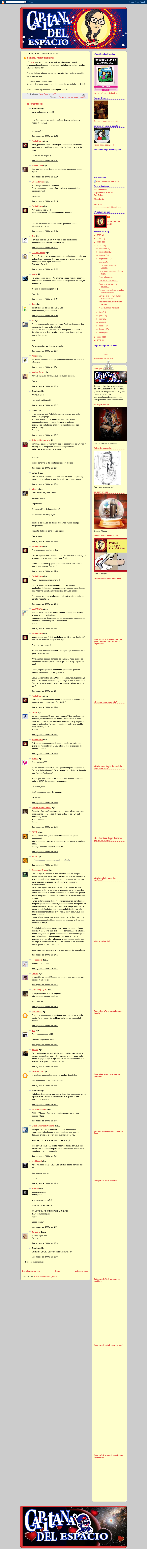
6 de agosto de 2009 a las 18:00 (45, 1257)
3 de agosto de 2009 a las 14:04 (45, 541)
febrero (102, 329)
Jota (33, 304)
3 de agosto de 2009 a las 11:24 (45, 231)
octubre (102, 255)
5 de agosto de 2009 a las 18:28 (45, 1243)
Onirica (35, 974)
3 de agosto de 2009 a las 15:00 (45, 803)
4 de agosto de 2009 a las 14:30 (45, 1183)
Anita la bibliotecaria (41, 440)
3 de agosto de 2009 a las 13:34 (45, 468)
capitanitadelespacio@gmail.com (107, 207)
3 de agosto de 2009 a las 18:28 (45, 985)
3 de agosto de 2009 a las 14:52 (45, 735)
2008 (99, 337)
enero (101, 333)
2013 (99, 235)
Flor (33, 1031)
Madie (34, 274)
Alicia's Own (37, 166)
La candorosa (38, 182)
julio (101, 312)
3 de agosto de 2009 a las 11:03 (45, 161)
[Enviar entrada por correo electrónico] (83, 94)
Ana (33, 236)
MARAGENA (37, 609)
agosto (102, 262)
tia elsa (35, 1050)
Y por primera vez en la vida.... (111, 277)
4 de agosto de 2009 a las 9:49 (44, 1156)
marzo (102, 326)
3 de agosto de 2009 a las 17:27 (45, 969)
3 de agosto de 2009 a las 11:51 (45, 299)
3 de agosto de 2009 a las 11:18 (45, 201)
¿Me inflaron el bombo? (108, 281)
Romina (35, 1188)
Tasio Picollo (37, 1072)
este (32, 62)
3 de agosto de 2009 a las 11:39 (45, 269)
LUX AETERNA (38, 253)
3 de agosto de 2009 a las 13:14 (45, 386)
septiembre (104, 259)
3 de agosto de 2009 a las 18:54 (45, 1045)
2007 (99, 340)
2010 (99, 242)
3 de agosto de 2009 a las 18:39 (45, 1007)
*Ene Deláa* (37, 1012)
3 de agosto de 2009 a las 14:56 (45, 754)
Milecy (34, 489)
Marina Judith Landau (41, 808)
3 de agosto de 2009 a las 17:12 (45, 955)
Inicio (57, 1271)
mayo (101, 319)
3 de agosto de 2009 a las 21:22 (45, 1105)
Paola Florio (37, 141)
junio (101, 316)
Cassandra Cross (39, 870)
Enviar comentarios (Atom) (45, 1276)
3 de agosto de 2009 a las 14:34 (45, 571)
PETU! (34, 832)
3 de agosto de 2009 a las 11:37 (45, 248)
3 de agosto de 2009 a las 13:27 (45, 405)
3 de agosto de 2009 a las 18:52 (45, 1026)
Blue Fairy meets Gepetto (43, 1126)
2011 (99, 239)
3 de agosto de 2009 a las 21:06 (45, 1067)
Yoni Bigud (37, 1161)
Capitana (62, 97)
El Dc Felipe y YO (39, 990)
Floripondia (37, 960)
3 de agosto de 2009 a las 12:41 (45, 367)
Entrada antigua (81, 1271)
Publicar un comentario (34, 1262)
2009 (99, 246)
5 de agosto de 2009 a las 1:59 (44, 1227)
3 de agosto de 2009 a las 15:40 (45, 852)
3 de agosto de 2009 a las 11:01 (45, 136)
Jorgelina (36, 1232)
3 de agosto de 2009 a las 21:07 (45, 1085)
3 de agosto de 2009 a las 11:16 (45, 177)
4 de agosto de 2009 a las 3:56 (44, 1121)
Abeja (34, 356)
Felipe (34, 712)
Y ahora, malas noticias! (109, 308)
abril (101, 322)
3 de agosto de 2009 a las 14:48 (45, 707)
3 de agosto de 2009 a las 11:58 (45, 316)
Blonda (35, 759)
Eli (33, 321)
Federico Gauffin (39, 1110)
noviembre (103, 252)
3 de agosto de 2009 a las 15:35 (45, 827)
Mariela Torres (38, 372)
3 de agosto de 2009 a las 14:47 (45, 628)
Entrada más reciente (31, 1271)
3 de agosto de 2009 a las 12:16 (45, 351)
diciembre (103, 249)
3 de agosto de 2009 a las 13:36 (45, 484)
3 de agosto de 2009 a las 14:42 (45, 604)
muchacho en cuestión (76, 97)
